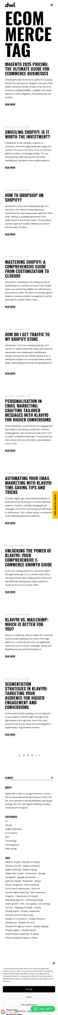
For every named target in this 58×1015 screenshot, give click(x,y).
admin (11, 127)
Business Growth (13, 865)
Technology (11, 840)
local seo (36, 888)
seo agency (31, 903)
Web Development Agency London (22, 937)
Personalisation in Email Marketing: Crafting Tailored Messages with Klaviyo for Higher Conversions (28, 410)
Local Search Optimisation (18, 888)
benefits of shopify (31, 862)
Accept (29, 989)
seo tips (9, 907)
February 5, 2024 (23, 127)
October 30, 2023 (23, 614)
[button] (53, 963)
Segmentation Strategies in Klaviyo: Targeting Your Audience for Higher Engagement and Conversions (26, 695)
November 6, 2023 (23, 396)
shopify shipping (41, 926)
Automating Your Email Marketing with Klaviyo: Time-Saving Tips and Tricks (28, 485)
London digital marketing (17, 892)
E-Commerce (12, 833)
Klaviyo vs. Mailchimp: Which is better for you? (26, 624)
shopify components (30, 911)
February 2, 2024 (23, 190)
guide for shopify (13, 881)
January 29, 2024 (22, 329)
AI (7, 821)
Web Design (11, 848)
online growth (12, 903)
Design (9, 825)
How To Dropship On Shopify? (24, 197)
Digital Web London (15, 873)
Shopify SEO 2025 (27, 922)
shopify (37, 907)
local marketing (32, 884)
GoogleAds (11, 877)
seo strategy (44, 903)
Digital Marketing (13, 829)
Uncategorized (12, 844)
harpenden (28, 881)
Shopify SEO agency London (19, 926)
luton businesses (38, 892)
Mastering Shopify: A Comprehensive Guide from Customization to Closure (27, 269)
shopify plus (11, 922)
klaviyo (38, 881)
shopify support (13, 930)
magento (10, 896)
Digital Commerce (31, 865)
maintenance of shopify (27, 896)
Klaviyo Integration (14, 884)
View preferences (29, 1004)
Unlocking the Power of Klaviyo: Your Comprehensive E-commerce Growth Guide (28, 557)
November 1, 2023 (23, 473)
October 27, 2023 (23, 679)
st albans (35, 934)
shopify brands (12, 911)
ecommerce (31, 873)
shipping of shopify (23, 907)
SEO (8, 837)
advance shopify (13, 862)
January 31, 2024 (22, 256)
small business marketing (17, 934)
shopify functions (37, 918)
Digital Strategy (30, 869)
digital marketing (13, 869)
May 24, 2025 (20, 59)
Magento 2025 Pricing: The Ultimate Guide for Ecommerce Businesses (27, 69)
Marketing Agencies (15, 900)
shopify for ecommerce (16, 918)
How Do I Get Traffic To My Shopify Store (27, 336)
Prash (10, 59)
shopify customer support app (19, 915)
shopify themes (29, 930)
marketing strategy (34, 900)
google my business (27, 877)
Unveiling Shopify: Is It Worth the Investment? (27, 134)
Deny (29, 997)
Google (42, 873)
